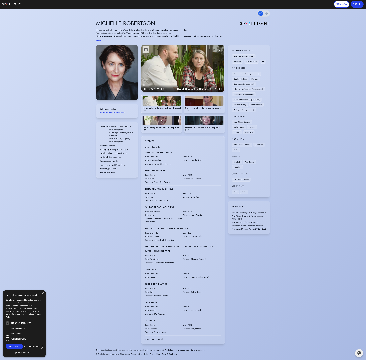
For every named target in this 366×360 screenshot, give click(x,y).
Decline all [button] (33, 346)
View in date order (152, 146)
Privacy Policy (155, 354)
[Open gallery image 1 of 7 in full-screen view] (117, 72)
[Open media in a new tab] (211, 89)
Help (146, 354)
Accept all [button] (14, 346)
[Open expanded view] (133, 49)
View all (159, 339)
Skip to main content (31, 4)
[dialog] (24, 323)
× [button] (42, 293)
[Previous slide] (101, 75)
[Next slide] (133, 75)
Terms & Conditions (169, 354)
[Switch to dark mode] (263, 13)
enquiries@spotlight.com (114, 112)
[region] (182, 68)
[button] (357, 4)
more (98, 40)
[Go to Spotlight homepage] (11, 4)
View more (149, 339)
